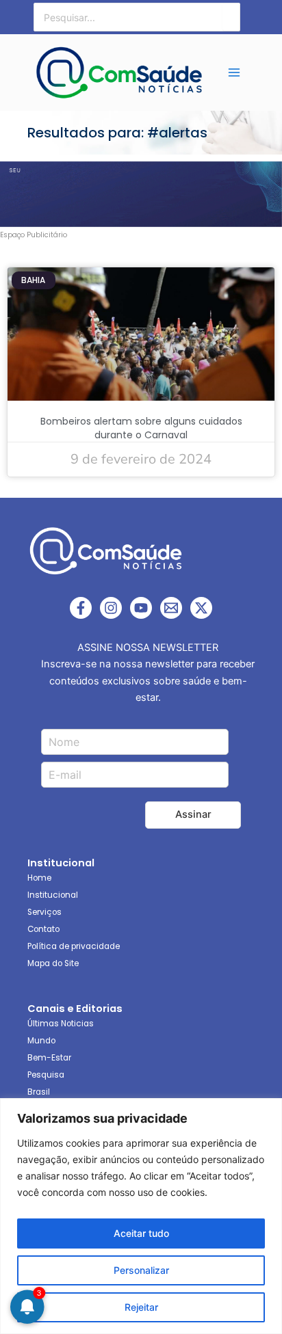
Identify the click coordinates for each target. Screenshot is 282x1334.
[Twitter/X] (201, 608)
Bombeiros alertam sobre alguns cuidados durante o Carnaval (141, 428)
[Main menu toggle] (234, 72)
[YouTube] (141, 608)
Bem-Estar (49, 1057)
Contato (43, 929)
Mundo (41, 1040)
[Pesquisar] (231, 17)
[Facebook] (81, 608)
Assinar (193, 814)
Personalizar (141, 1270)
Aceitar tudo (141, 1233)
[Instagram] (111, 608)
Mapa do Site (53, 963)
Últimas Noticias (60, 1023)
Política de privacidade (73, 946)
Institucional (52, 895)
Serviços (44, 912)
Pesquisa (45, 1074)
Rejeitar (141, 1307)
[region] (141, 1216)
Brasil (38, 1091)
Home (39, 877)
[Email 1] (171, 608)
